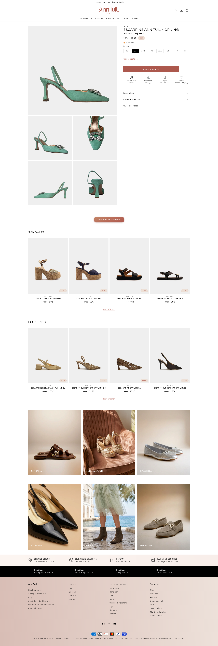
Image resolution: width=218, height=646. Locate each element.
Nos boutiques (35, 590)
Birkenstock (74, 592)
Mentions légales (158, 612)
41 (186, 51)
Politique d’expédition (123, 638)
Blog (30, 597)
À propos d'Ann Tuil (37, 594)
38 (153, 51)
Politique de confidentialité (83, 638)
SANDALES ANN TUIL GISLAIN (88, 298)
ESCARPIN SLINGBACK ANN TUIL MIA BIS (89, 388)
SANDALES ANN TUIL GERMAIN (170, 298)
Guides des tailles (130, 59)
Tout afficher (109, 309)
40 (177, 51)
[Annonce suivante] (189, 2)
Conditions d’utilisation (104, 638)
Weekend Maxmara (118, 603)
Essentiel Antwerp (118, 584)
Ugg (70, 588)
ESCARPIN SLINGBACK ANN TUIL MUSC (170, 388)
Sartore (72, 584)
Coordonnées (179, 638)
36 (128, 51)
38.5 (161, 51)
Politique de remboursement (41, 604)
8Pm (111, 595)
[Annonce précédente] (29, 2)
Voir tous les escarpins (109, 219)
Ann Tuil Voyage (35, 608)
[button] (176, 10)
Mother (113, 613)
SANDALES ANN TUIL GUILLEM (48, 298)
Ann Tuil (73, 599)
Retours (153, 597)
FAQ (152, 590)
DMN (112, 599)
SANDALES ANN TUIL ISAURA (129, 298)
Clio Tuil (72, 595)
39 (169, 51)
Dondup (113, 610)
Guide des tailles (158, 601)
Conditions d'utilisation (39, 601)
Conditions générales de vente (145, 638)
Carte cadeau (156, 615)
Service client (156, 608)
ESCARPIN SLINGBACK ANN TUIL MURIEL (48, 388)
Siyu (111, 606)
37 (135, 51)
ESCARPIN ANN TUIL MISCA (129, 388)
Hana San (114, 592)
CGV (152, 604)
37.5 (143, 51)
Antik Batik (114, 588)
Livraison (154, 594)
